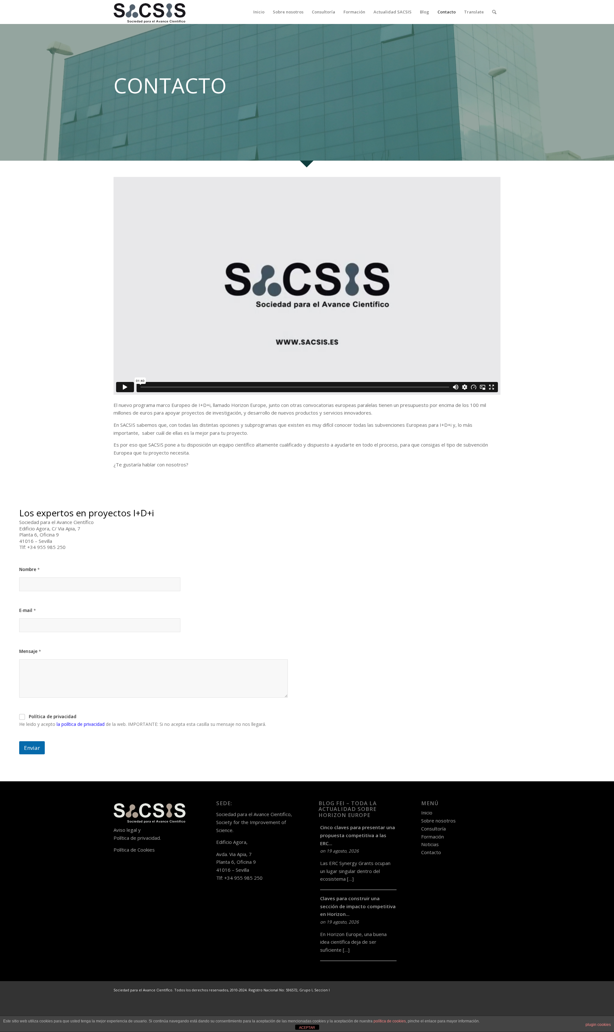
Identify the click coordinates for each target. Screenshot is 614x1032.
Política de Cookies (134, 849)
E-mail (27, 610)
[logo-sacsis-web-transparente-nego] (149, 12)
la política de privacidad (81, 724)
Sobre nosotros (438, 820)
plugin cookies (598, 1024)
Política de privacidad (52, 716)
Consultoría (433, 828)
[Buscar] (494, 12)
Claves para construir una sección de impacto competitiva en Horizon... (358, 906)
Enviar (32, 747)
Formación (432, 836)
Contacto (431, 852)
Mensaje (30, 651)
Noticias (430, 844)
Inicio (426, 812)
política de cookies (390, 1021)
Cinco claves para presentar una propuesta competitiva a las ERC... (357, 835)
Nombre (29, 569)
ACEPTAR (307, 1027)
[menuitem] (259, 12)
